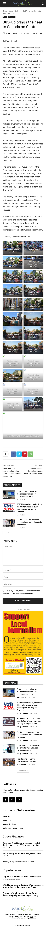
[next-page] (8, 532)
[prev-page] (4, 532)
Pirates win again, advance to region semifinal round (22, 854)
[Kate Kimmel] (4, 33)
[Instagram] (12, 799)
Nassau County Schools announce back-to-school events (33, 471)
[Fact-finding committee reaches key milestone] (9, 762)
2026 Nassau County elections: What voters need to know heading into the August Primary (23, 886)
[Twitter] (19, 454)
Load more (22, 771)
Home (5, 11)
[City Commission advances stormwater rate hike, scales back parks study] (9, 748)
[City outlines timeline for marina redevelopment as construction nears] (9, 494)
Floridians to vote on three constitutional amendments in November (29, 522)
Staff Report (21, 764)
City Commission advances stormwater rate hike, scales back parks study (29, 747)
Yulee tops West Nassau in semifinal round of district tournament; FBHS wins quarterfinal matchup (21, 845)
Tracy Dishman (22, 713)
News (11, 11)
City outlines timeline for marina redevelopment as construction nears (27, 493)
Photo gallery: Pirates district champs (18, 861)
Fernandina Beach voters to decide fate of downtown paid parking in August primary (29, 721)
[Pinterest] (24, 454)
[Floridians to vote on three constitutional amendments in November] (9, 523)
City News (17, 11)
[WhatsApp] (30, 454)
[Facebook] (13, 454)
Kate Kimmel (12, 33)
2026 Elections (8, 511)
